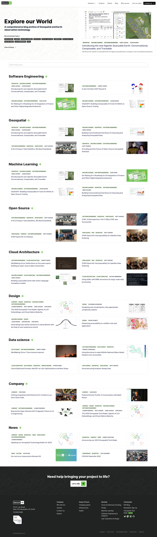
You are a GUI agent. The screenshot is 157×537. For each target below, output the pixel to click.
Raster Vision (9, 41)
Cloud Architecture (33, 260)
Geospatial (86, 42)
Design (21, 302)
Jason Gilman (134, 42)
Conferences (86, 453)
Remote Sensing (46, 365)
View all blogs (9, 47)
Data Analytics (68, 39)
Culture (18, 453)
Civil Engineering (20, 41)
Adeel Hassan (124, 42)
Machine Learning (26, 39)
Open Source (9, 39)
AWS (93, 232)
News (34, 435)
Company (23, 234)
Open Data (37, 39)
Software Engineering (111, 42)
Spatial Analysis (47, 39)
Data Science (16, 349)
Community (57, 39)
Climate (17, 39)
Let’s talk (76, 484)
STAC (28, 41)
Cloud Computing (29, 275)
